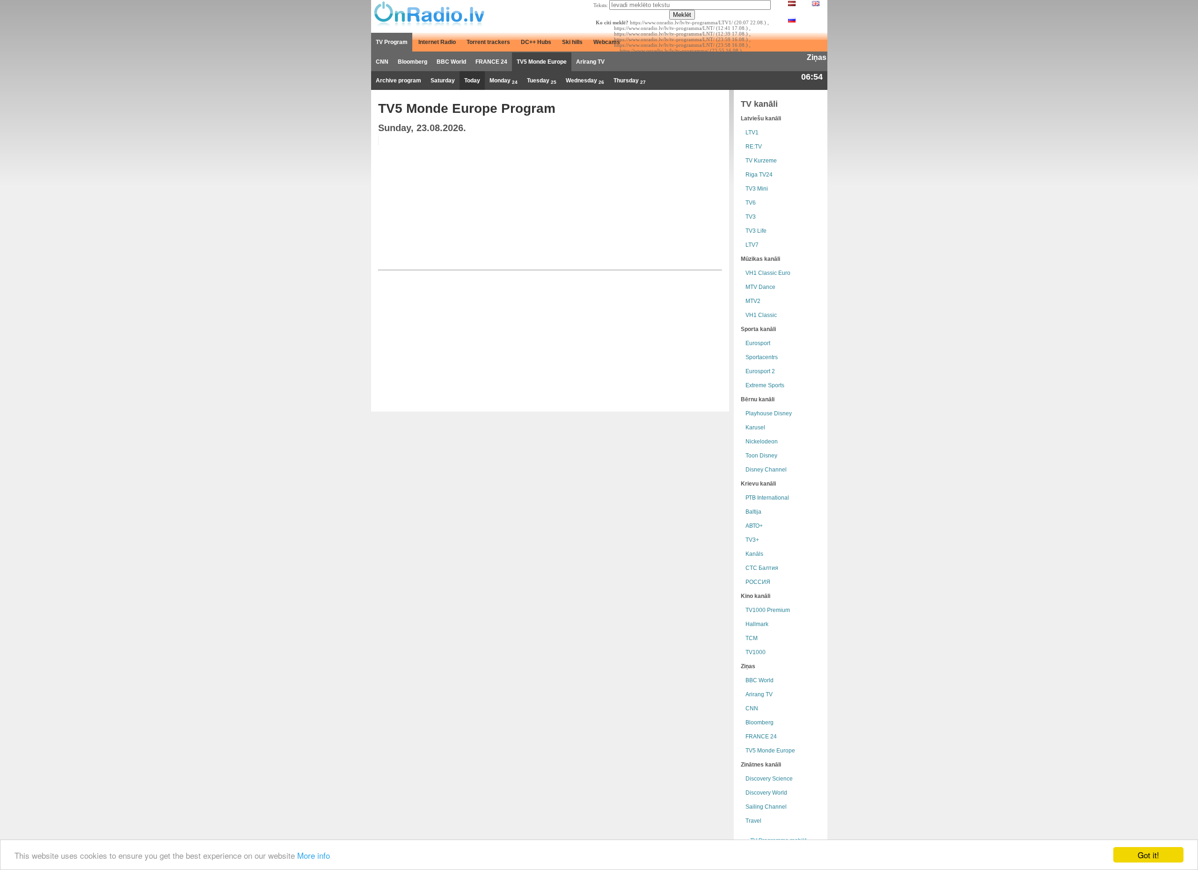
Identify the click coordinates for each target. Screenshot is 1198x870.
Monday (503, 81)
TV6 (750, 202)
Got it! (1148, 855)
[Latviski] (792, 4)
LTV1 (752, 132)
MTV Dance (760, 287)
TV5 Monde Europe (542, 62)
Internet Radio (437, 42)
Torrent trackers (488, 42)
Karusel (755, 427)
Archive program (398, 80)
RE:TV (753, 146)
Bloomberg (412, 62)
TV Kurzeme (761, 160)
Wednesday (585, 81)
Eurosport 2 (760, 371)
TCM (751, 638)
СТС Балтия (761, 568)
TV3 (750, 217)
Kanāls (754, 554)
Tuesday (541, 81)
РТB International (767, 497)
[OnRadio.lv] (428, 14)
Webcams (606, 42)
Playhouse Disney (768, 413)
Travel (753, 821)
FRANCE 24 (491, 62)
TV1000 (755, 652)
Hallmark (756, 624)
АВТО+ (754, 526)
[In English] (815, 4)
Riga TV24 (759, 174)
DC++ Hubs (536, 42)
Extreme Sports (764, 385)
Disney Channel (766, 469)
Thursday (630, 81)
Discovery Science (769, 778)
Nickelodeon (761, 441)
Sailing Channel (766, 807)
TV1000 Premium (767, 610)
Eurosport (757, 343)
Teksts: (600, 5)
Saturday (443, 80)
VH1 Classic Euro (767, 273)
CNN (382, 62)
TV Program (392, 42)
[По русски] (792, 20)
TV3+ (752, 540)
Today (472, 80)
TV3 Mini (756, 188)
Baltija (753, 512)
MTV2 (752, 301)
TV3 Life (756, 231)
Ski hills (572, 42)
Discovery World (766, 792)
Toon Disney (761, 455)
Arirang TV (590, 62)
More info (313, 855)
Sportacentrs (761, 357)
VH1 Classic (761, 315)
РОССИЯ (757, 582)
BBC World (451, 62)
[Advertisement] (650, 201)
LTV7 (752, 245)
